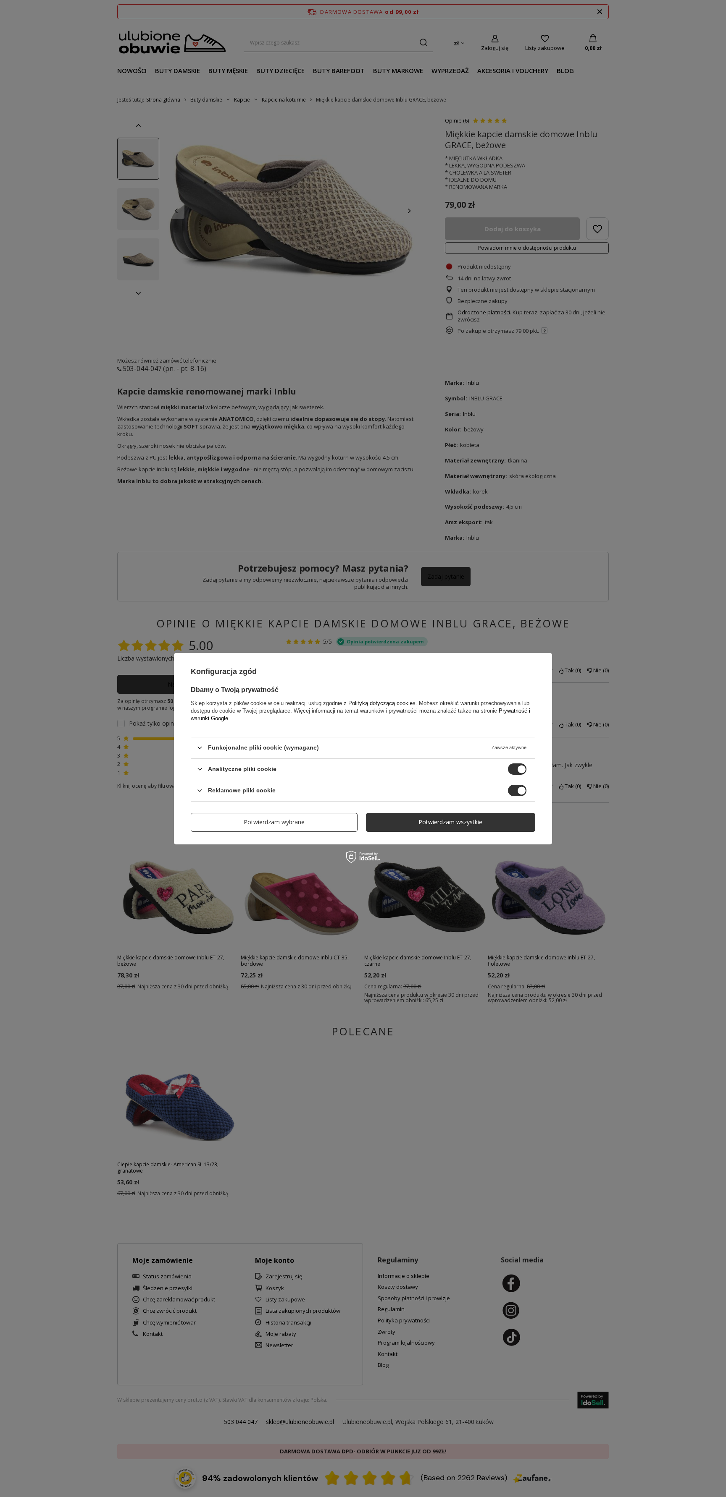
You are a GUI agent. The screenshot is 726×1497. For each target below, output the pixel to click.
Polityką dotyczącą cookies (382, 703)
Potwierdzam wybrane (274, 822)
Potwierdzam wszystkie (450, 822)
